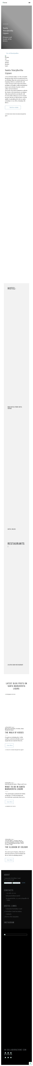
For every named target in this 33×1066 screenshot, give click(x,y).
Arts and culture (9, 840)
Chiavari (20, 840)
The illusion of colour (16, 847)
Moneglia (12, 842)
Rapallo (22, 842)
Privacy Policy (8, 882)
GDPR (23, 883)
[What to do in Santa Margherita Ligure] (16, 765)
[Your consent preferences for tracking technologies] (30, 1063)
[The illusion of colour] (16, 821)
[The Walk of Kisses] (16, 709)
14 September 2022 (9, 727)
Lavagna (7, 842)
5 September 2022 (9, 782)
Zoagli (10, 844)
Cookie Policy (17, 882)
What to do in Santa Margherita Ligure (15, 787)
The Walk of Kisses (14, 732)
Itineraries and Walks (10, 728)
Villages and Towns (21, 784)
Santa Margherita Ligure (11, 784)
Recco (6, 843)
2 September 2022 (9, 839)
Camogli (15, 840)
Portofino (18, 728)
